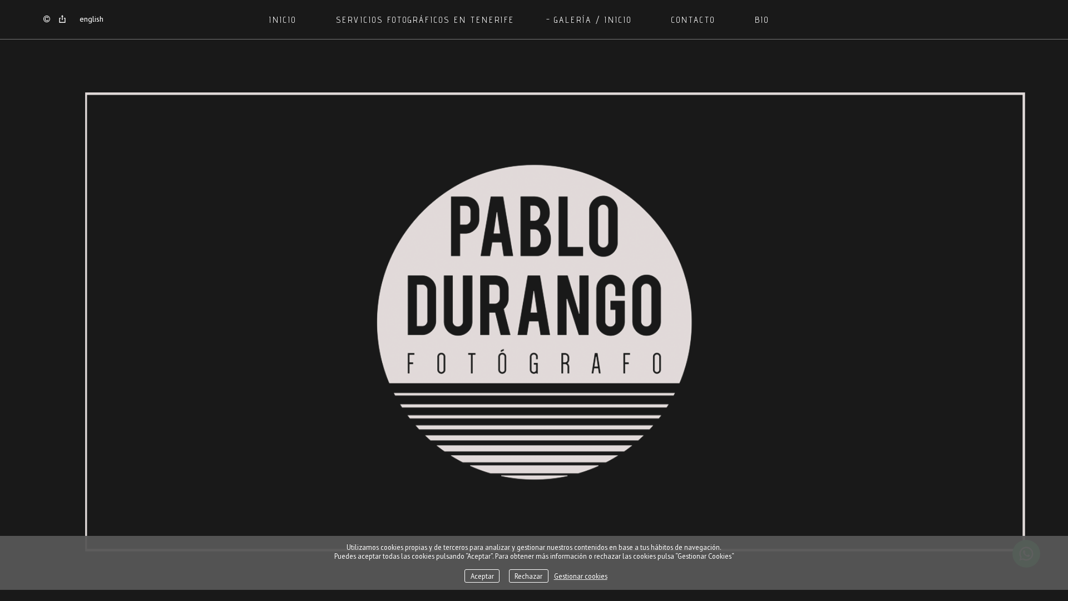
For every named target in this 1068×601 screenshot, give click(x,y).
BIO (762, 19)
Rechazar (528, 576)
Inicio (282, 19)
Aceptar (482, 576)
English (91, 19)
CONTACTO (693, 19)
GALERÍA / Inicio (593, 19)
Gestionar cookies (580, 576)
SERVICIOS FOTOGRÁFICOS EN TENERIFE (425, 19)
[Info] (47, 19)
